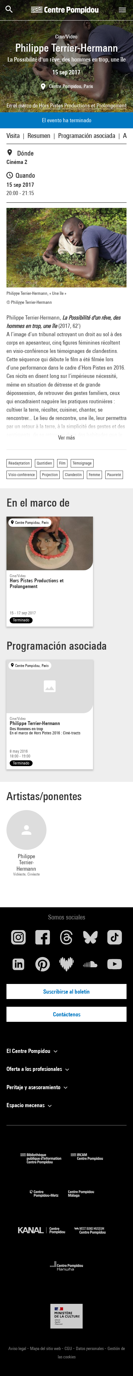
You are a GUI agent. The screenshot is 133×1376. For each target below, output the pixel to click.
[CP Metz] (49, 1199)
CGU (69, 1348)
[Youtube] (115, 966)
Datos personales (90, 1348)
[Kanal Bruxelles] (46, 1236)
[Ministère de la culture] (66, 1316)
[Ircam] (92, 1162)
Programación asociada (86, 136)
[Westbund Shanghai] (95, 1236)
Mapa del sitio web (46, 1348)
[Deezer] (66, 966)
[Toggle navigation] (122, 9)
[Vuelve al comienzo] (118, 1361)
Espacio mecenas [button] (26, 1105)
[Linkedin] (18, 966)
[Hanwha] (66, 1272)
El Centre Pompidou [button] (29, 1050)
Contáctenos (66, 1014)
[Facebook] (42, 939)
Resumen (38, 136)
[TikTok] (115, 939)
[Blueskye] (90, 939)
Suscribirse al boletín (66, 991)
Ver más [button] (66, 437)
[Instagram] (18, 939)
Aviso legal (17, 1348)
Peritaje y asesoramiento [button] (34, 1087)
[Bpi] (45, 1162)
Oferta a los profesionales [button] (34, 1068)
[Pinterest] (42, 966)
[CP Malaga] (86, 1199)
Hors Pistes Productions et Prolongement (83, 105)
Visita (13, 136)
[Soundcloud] (90, 966)
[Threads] (66, 939)
